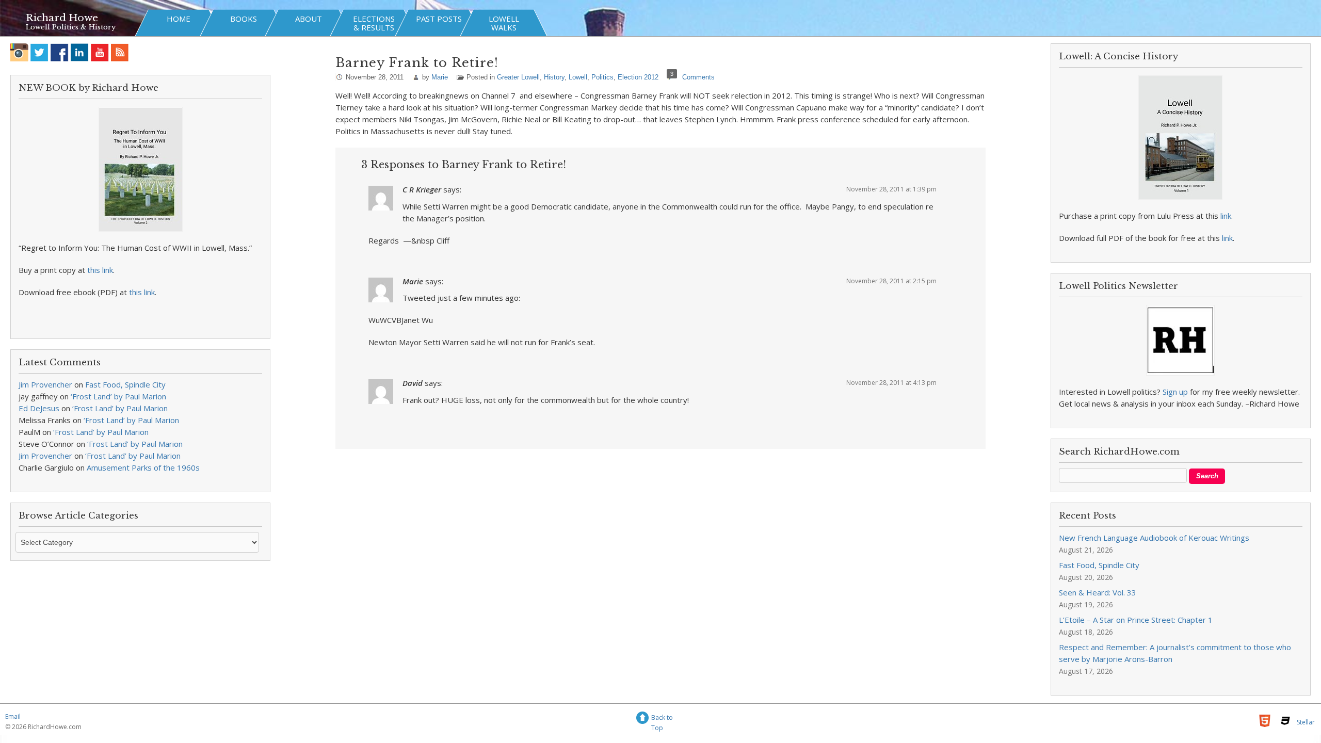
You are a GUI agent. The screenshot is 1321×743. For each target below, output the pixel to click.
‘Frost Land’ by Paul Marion (118, 396)
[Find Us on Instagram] (19, 52)
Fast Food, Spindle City (125, 384)
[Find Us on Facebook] (60, 52)
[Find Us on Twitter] (39, 52)
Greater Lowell (518, 77)
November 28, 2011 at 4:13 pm (891, 382)
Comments (698, 77)
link (1225, 216)
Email (13, 716)
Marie (439, 77)
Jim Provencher (45, 384)
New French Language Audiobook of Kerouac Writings (1154, 537)
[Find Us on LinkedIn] (80, 52)
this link (100, 270)
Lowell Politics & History (71, 27)
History (554, 77)
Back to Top (662, 719)
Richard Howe (62, 17)
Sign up (1175, 391)
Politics (602, 77)
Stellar (1306, 722)
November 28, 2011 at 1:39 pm (891, 189)
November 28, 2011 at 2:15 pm (891, 281)
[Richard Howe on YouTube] (100, 52)
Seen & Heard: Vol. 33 (1097, 592)
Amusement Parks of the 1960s (143, 467)
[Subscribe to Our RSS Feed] (120, 52)
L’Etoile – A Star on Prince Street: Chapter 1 (1136, 620)
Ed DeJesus (39, 408)
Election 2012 (638, 77)
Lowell (578, 77)
